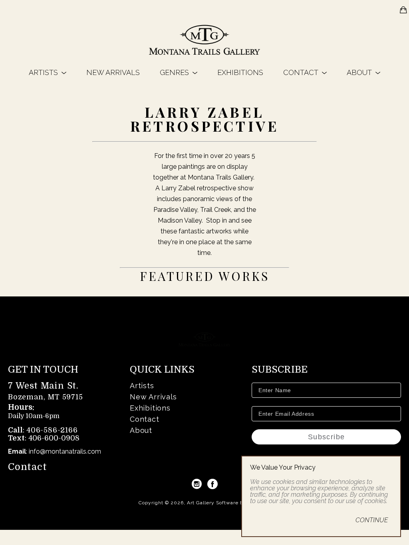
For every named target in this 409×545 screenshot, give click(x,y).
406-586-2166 (52, 430)
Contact (27, 466)
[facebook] (212, 484)
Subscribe (326, 437)
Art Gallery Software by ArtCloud (229, 503)
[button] (47, 72)
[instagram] (196, 484)
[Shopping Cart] (403, 10)
